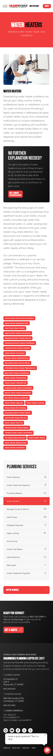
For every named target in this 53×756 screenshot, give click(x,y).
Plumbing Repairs (14, 493)
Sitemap (34, 748)
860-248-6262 (9, 689)
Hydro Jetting (13, 533)
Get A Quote (15, 194)
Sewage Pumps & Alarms (18, 509)
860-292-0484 (34, 6)
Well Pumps (12, 517)
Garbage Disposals (15, 525)
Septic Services (12, 590)
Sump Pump (12, 541)
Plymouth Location (12, 675)
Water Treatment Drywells (18, 573)
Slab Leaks (11, 565)
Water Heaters (13, 501)
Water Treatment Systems (18, 485)
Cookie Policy (26, 748)
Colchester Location (13, 694)
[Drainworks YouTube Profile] (12, 730)
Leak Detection (13, 557)
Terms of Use (6, 748)
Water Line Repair (14, 549)
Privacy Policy (16, 748)
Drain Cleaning (13, 477)
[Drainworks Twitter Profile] (24, 730)
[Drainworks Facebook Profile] (18, 730)
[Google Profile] (5, 730)
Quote (47, 6)
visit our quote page (13, 619)
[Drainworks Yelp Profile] (30, 730)
